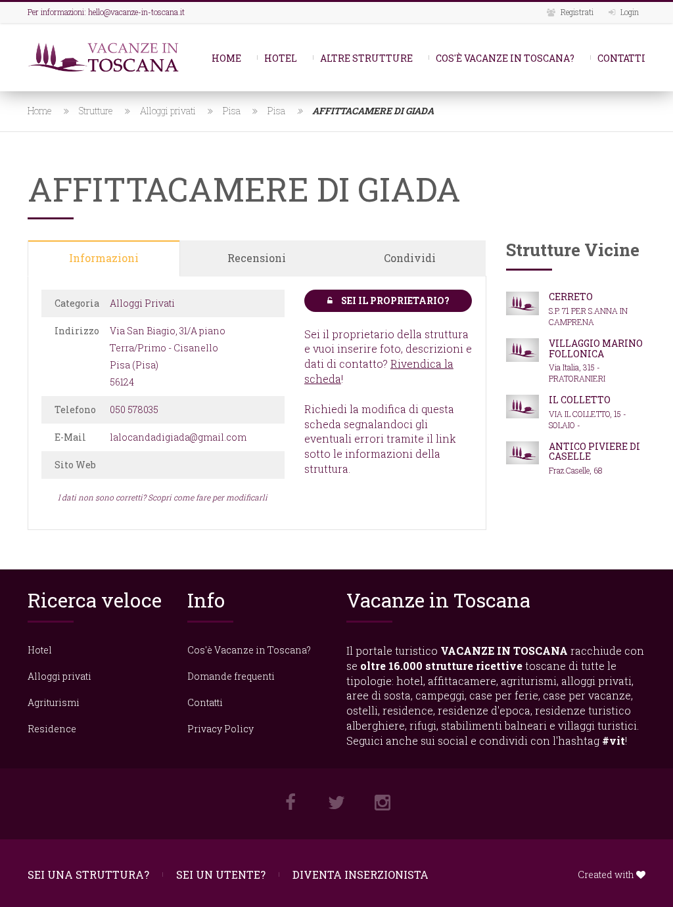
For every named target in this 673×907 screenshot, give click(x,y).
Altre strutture (366, 58)
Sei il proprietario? (394, 300)
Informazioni (104, 258)
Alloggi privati (168, 110)
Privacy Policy (220, 728)
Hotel (280, 58)
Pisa (232, 110)
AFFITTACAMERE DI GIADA (373, 110)
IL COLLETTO (580, 399)
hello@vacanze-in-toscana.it (136, 12)
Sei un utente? (221, 874)
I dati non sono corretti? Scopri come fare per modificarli (162, 497)
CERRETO (571, 296)
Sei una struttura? (88, 874)
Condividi (410, 258)
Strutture (96, 110)
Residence (52, 728)
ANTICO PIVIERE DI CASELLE (594, 451)
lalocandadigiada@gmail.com (178, 437)
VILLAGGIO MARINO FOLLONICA (596, 348)
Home (226, 58)
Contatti (621, 58)
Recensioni (256, 258)
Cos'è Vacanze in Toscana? (505, 58)
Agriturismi (54, 702)
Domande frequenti (231, 676)
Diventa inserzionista (360, 874)
